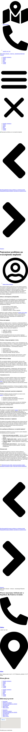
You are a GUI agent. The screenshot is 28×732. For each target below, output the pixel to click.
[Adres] (14, 668)
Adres (1, 671)
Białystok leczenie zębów (7, 465)
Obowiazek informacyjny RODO (10, 704)
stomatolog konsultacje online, (6, 466)
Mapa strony (5, 706)
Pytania (4, 62)
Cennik (4, 63)
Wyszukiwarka (6, 705)
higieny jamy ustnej (22, 312)
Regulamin (5, 701)
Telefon (2, 627)
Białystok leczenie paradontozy (20, 466)
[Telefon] (14, 624)
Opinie (4, 58)
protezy (1, 395)
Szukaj (4, 59)
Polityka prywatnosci (7, 702)
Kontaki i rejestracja (7, 57)
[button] (14, 93)
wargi (1, 381)
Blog (4, 61)
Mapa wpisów (6, 707)
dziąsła (16, 410)
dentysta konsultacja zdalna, (19, 465)
